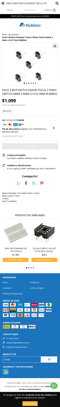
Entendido (30, 403)
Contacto (7, 288)
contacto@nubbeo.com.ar (18, 342)
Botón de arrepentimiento (30, 389)
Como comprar (37, 288)
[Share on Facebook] (26, 183)
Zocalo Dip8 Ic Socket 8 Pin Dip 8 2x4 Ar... (44, 250)
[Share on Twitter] (33, 183)
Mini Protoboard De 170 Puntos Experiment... (16, 250)
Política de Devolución (13, 293)
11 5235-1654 (12, 338)
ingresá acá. (50, 387)
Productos (34, 282)
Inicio (4, 34)
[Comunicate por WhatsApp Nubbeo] (54, 385)
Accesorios (14, 34)
